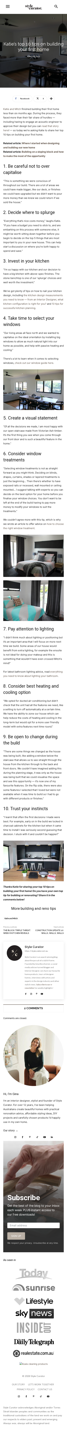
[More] (51, 98)
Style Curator (34, 947)
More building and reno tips (33, 908)
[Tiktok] (41, 1396)
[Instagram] (31, 993)
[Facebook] (26, 993)
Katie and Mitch (12, 109)
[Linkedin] (52, 1137)
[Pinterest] (36, 993)
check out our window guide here (34, 362)
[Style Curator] (14, 970)
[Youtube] (42, 993)
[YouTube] (44, 1137)
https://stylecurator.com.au (36, 951)
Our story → (10, 1130)
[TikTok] (37, 1137)
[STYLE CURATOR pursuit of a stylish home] (33, 7)
